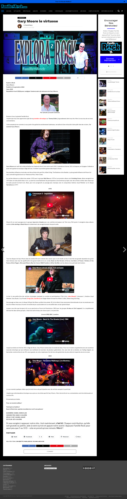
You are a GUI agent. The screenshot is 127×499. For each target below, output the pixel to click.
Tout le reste (7, 489)
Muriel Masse (28, 25)
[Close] (124, 1)
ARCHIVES (83, 11)
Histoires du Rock (107, 11)
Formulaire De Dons (101, 496)
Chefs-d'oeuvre (7, 471)
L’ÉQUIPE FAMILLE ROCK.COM (73, 497)
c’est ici (59, 423)
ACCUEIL (8, 11)
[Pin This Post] (50, 77)
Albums (35, 11)
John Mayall (72, 296)
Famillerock (28, 441)
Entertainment (7, 478)
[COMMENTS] (78, 77)
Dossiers (43, 11)
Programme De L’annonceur (78, 496)
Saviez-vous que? (8, 486)
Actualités (17, 11)
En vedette (19, 441)
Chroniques (59, 11)
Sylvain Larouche (38, 441)
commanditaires (8, 474)
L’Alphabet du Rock (71, 11)
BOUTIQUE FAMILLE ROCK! (115, 496)
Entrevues (6, 479)
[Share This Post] (36, 77)
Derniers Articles (94, 497)
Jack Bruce (37, 298)
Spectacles (26, 11)
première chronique (39, 118)
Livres (51, 11)
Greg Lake (30, 298)
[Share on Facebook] (22, 77)
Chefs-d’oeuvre (94, 11)
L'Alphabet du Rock (8, 483)
